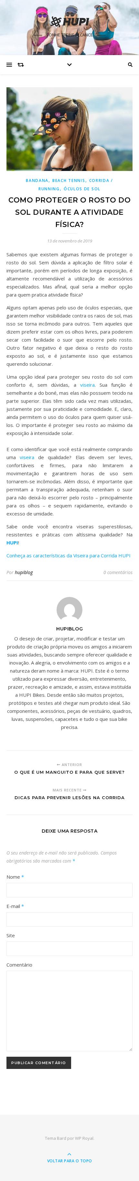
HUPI (12, 542)
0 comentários (118, 572)
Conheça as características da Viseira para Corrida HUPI (68, 555)
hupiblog (24, 572)
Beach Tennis (68, 180)
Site (10, 935)
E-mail (15, 906)
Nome (15, 877)
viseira (87, 385)
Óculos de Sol (82, 189)
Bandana (37, 180)
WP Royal (84, 1138)
